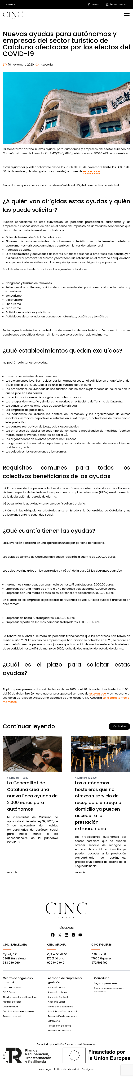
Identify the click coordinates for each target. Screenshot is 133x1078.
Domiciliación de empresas (18, 1011)
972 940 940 (55, 963)
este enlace (91, 171)
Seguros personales (105, 983)
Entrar (95, 4)
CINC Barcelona (12, 987)
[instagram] (73, 935)
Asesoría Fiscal (56, 987)
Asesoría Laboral (57, 992)
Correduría (101, 978)
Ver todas (119, 726)
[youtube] (80, 935)
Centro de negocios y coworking (18, 980)
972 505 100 (99, 963)
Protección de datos (59, 1025)
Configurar (88, 1069)
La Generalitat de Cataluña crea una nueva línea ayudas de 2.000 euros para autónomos (32, 796)
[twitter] (59, 935)
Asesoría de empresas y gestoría (65, 980)
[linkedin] (66, 935)
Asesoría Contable (58, 997)
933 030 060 (11, 963)
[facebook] (53, 935)
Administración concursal (62, 1011)
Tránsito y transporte (59, 1030)
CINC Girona (9, 992)
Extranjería (54, 1021)
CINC (13, 15)
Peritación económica (60, 1006)
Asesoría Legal (56, 1001)
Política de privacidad (66, 1069)
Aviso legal (45, 1069)
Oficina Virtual (10, 1006)
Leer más (12, 872)
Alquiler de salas (12, 1001)
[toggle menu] (127, 15)
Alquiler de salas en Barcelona (20, 997)
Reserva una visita (13, 1016)
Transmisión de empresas (63, 1016)
